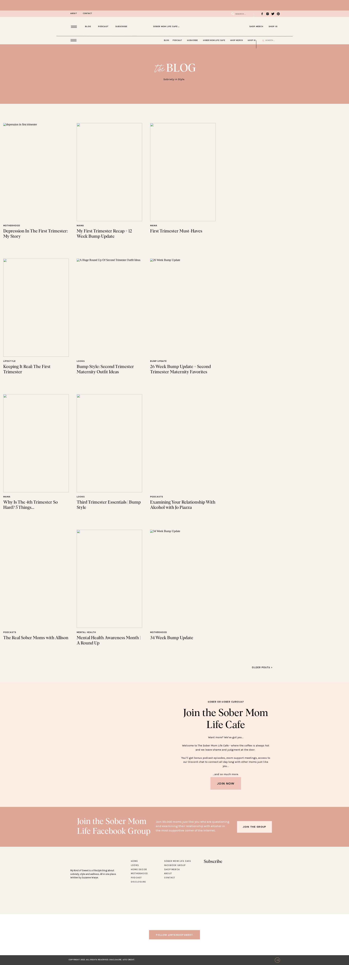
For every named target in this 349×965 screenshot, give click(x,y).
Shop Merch (172, 869)
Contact (169, 877)
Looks (81, 361)
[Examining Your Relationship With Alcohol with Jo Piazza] (183, 443)
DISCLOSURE (115, 960)
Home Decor (139, 869)
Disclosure (138, 881)
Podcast (136, 877)
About (168, 873)
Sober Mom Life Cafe (177, 861)
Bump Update (158, 361)
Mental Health (86, 632)
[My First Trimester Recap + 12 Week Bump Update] (109, 172)
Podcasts (156, 497)
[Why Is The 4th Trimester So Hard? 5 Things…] (36, 443)
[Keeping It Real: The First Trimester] (36, 308)
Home (134, 861)
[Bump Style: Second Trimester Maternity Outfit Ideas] (109, 308)
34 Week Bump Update (171, 638)
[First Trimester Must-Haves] (183, 172)
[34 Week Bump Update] (183, 579)
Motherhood (11, 226)
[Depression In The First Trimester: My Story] (36, 172)
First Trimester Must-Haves (176, 231)
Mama (80, 226)
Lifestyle (9, 361)
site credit (129, 960)
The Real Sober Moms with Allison (35, 638)
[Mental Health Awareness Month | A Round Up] (109, 579)
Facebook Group (174, 865)
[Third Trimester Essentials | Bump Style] (109, 443)
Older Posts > (262, 667)
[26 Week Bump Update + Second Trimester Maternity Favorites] (183, 308)
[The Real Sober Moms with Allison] (36, 579)
